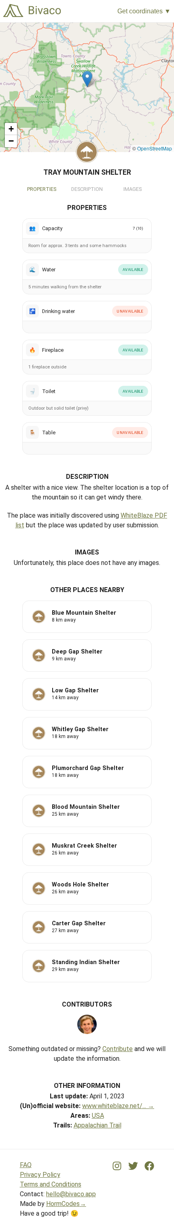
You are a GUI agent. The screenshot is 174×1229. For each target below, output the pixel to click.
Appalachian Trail (97, 1125)
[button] (87, 79)
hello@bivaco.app (71, 1194)
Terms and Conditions (50, 1184)
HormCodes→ (66, 1204)
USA (98, 1115)
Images (132, 189)
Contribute (117, 1049)
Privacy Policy (40, 1174)
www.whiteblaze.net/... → (118, 1106)
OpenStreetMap (154, 148)
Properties (41, 189)
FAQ (26, 1165)
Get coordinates (140, 11)
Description (87, 189)
